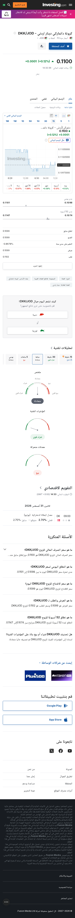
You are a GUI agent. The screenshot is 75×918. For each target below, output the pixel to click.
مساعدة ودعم (28, 783)
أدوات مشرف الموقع (63, 790)
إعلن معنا (31, 776)
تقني (44, 98)
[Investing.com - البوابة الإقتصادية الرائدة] (54, 5)
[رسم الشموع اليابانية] (69, 116)
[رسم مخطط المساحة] (64, 116)
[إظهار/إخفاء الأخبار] (51, 116)
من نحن (31, 769)
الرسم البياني (57, 98)
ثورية (34, 330)
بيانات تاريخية (55, 107)
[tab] (67, 359)
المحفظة (68, 783)
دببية (35, 314)
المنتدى (34, 98)
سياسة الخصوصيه (65, 887)
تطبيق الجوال (66, 776)
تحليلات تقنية (63, 348)
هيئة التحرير (29, 790)
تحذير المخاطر (66, 898)
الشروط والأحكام (65, 875)
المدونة (69, 769)
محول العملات (40, 107)
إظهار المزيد (37, 265)
